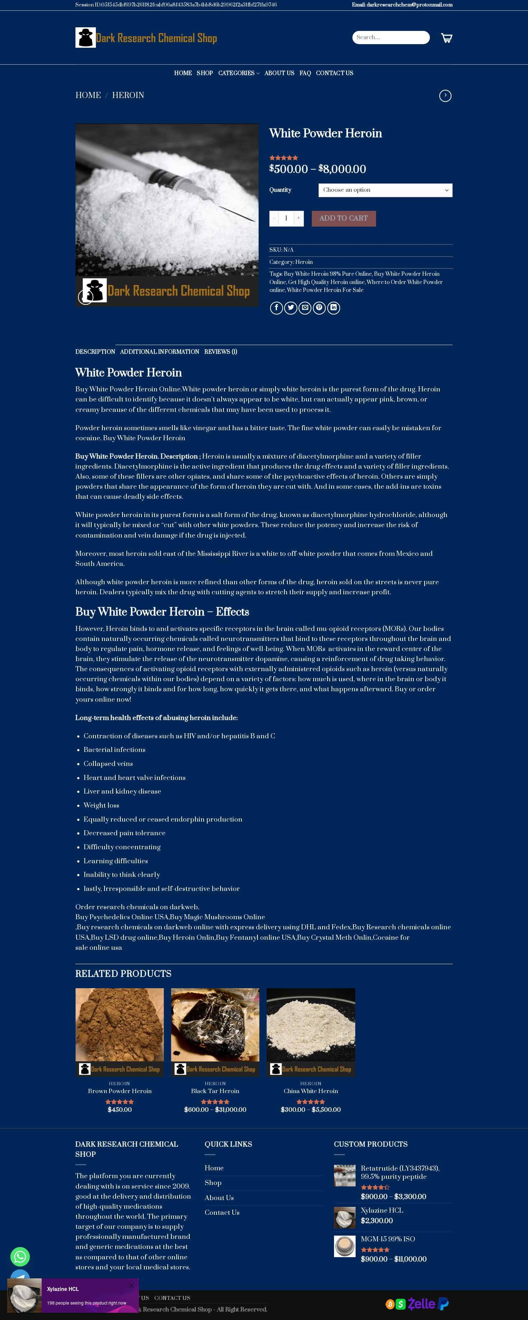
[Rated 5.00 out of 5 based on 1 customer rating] (361, 158)
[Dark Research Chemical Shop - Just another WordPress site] (148, 37)
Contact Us (335, 73)
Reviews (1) (220, 352)
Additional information (159, 352)
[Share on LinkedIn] (333, 308)
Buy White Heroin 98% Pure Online (328, 274)
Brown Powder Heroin (120, 1091)
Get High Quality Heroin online (326, 282)
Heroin (128, 96)
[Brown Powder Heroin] (119, 1032)
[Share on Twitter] (290, 308)
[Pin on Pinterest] (319, 308)
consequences (111, 669)
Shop (205, 73)
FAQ (305, 73)
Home (183, 73)
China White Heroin (311, 1091)
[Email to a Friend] (304, 308)
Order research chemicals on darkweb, (137, 907)
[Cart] (447, 37)
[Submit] (422, 37)
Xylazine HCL (63, 1288)
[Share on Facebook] (276, 308)
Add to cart (344, 218)
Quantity (280, 190)
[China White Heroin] (311, 1032)
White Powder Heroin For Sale (325, 290)
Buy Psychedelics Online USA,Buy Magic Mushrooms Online (170, 917)
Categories (236, 73)
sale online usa (98, 948)
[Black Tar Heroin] (215, 1032)
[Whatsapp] (20, 1256)
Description (95, 352)
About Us (280, 73)
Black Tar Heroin (215, 1091)
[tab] (95, 352)
